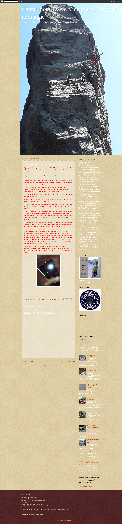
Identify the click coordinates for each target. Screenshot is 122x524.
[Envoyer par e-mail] (64, 299)
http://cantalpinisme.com (86, 486)
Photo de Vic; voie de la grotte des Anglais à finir (93, 370)
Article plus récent (29, 361)
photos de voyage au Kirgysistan (92, 356)
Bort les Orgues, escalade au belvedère (93, 426)
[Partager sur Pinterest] (71, 299)
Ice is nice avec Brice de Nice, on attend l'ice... (93, 441)
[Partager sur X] (68, 299)
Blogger (69, 520)
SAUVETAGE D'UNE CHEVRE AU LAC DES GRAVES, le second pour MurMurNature (89, 463)
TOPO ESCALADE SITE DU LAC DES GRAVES (92, 386)
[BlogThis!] (66, 299)
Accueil (48, 361)
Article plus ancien (68, 361)
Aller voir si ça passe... (93, 412)
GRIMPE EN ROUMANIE (90, 398)
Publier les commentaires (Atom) (39, 365)
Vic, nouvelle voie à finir (85, 452)
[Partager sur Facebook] (69, 299)
